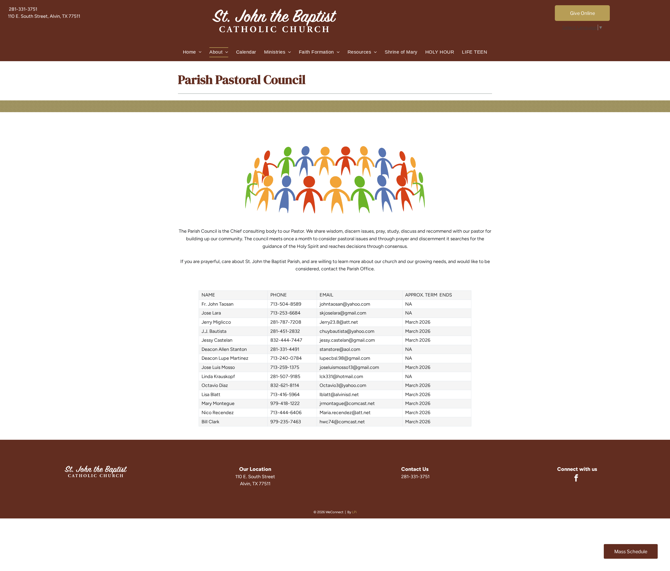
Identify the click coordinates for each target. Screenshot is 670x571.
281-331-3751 (23, 9)
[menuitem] (192, 52)
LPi (354, 512)
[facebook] (576, 478)
